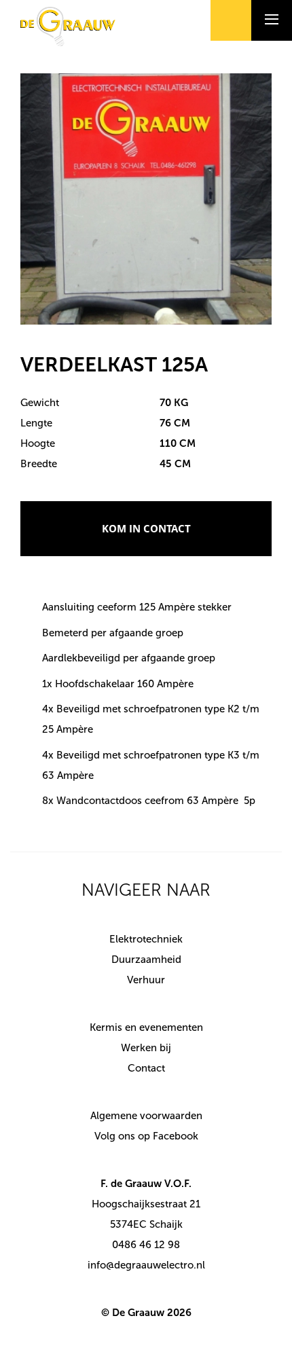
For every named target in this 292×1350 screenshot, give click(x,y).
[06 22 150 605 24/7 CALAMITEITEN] (231, 20)
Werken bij (146, 1048)
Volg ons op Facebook (146, 1136)
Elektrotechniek (146, 939)
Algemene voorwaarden (146, 1116)
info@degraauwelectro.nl (146, 1265)
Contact (146, 1068)
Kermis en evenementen (146, 1027)
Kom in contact (146, 528)
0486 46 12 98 (146, 1245)
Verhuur (146, 980)
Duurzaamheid (146, 959)
